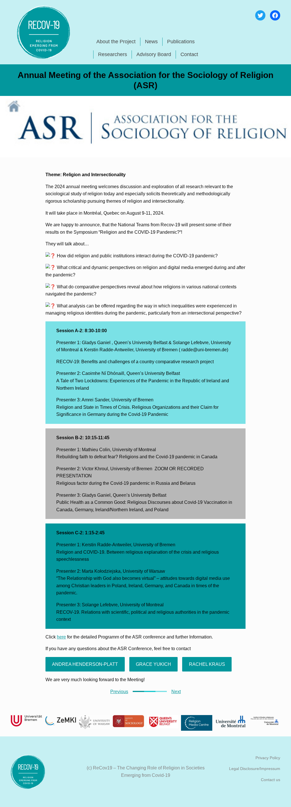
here (61, 636)
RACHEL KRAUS (207, 664)
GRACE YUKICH (153, 664)
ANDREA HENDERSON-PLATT (85, 664)
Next (176, 691)
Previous (119, 691)
